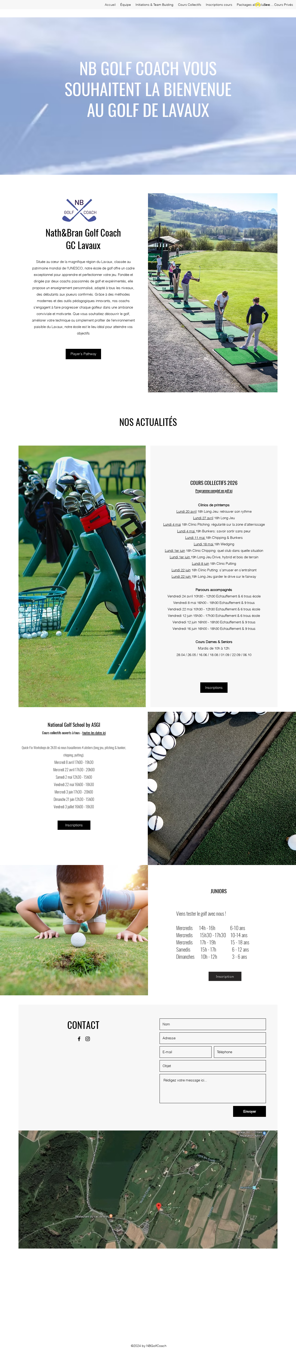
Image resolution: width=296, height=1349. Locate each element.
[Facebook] (79, 1039)
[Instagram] (88, 1039)
